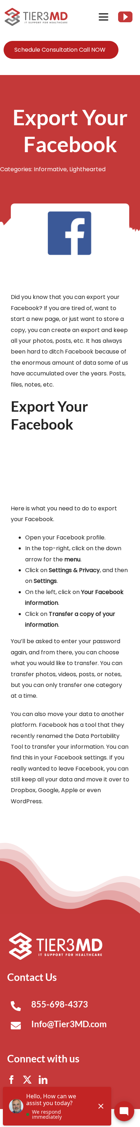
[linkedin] (43, 1079)
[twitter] (27, 1079)
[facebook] (11, 1079)
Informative (50, 169)
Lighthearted (87, 169)
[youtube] (125, 16)
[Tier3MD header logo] (36, 10)
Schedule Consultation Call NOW (60, 50)
